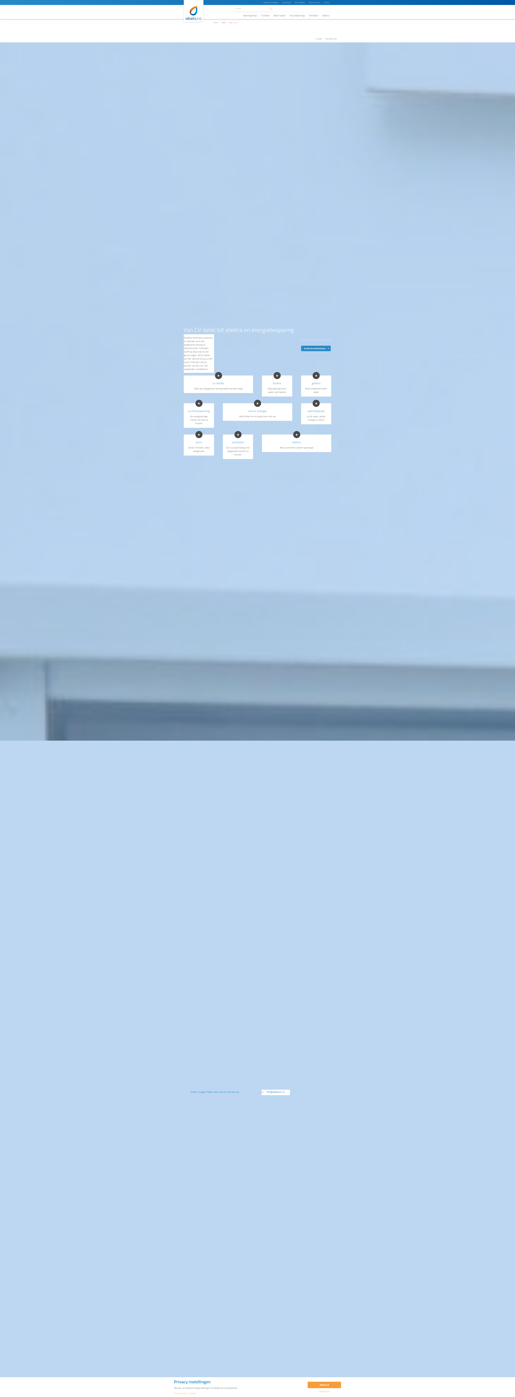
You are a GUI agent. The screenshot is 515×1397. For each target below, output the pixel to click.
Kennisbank (286, 2)
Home (216, 23)
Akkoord (324, 1384)
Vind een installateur (271, 2)
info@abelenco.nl (275, 1092)
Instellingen (324, 1391)
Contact (326, 2)
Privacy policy (180, 1393)
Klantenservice (314, 2)
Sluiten (193, 1393)
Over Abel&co (300, 2)
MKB (223, 23)
